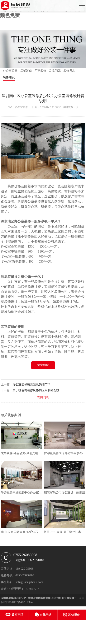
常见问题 (55, 70)
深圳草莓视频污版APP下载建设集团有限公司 (26, 598)
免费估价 (43, 365)
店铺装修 (26, 70)
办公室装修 (10, 70)
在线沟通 (46, 614)
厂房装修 (40, 70)
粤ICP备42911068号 (22, 602)
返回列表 (43, 397)
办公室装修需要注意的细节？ (32, 384)
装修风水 (69, 70)
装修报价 (74, 614)
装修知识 (9, 77)
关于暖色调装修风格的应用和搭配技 (36, 390)
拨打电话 (17, 614)
